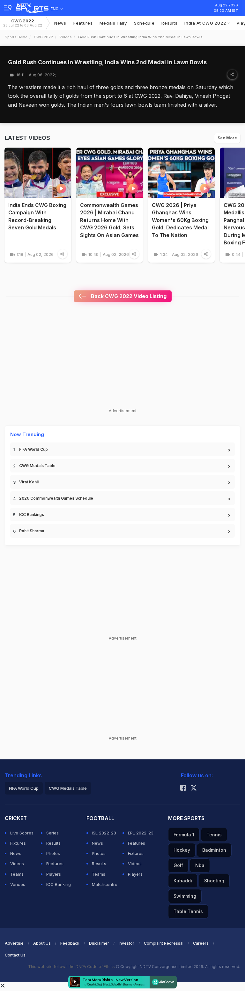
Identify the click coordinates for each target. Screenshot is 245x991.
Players (53, 874)
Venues (17, 884)
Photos (53, 853)
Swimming (185, 896)
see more (227, 137)
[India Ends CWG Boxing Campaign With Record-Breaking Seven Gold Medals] (37, 173)
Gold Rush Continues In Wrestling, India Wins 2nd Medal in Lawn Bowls (107, 62)
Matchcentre (104, 884)
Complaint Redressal (163, 943)
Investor (126, 943)
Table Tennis (188, 911)
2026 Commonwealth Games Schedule (56, 498)
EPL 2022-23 (140, 832)
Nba (199, 865)
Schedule (144, 23)
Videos (65, 37)
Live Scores (21, 832)
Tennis (214, 834)
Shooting (214, 880)
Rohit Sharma (31, 530)
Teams (17, 874)
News (60, 23)
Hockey (182, 850)
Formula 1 (184, 834)
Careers (201, 943)
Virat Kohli (29, 482)
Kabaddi (183, 880)
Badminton (214, 850)
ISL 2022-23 (104, 832)
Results (169, 23)
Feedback (69, 943)
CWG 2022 (22, 23)
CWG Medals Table (37, 465)
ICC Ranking (58, 884)
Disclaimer (99, 943)
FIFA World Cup (33, 449)
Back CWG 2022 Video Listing (128, 296)
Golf (178, 865)
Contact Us (15, 955)
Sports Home (16, 37)
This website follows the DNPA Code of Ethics (72, 966)
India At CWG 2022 (205, 23)
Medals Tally (113, 23)
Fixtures (18, 843)
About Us (42, 943)
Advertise (14, 943)
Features (83, 23)
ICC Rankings (31, 514)
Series (52, 832)
